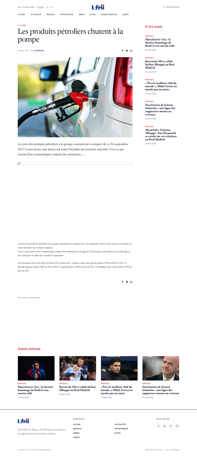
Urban (82, 14)
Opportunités (66, 14)
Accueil (21, 14)
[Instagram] (177, 426)
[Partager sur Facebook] (122, 50)
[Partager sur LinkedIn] (131, 50)
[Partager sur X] (127, 50)
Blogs (93, 14)
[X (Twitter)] (171, 426)
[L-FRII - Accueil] (98, 7)
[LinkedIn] (164, 426)
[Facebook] (158, 426)
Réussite (51, 14)
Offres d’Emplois (109, 14)
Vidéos (125, 14)
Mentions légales (153, 450)
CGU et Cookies (172, 450)
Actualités (35, 14)
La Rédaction (38, 50)
